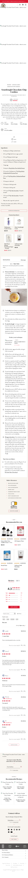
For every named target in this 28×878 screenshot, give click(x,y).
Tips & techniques (12, 485)
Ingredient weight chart (14, 491)
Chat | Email (14, 839)
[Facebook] (9, 829)
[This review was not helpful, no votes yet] (24, 645)
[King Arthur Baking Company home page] (3, 6)
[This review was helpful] (21, 670)
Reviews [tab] (11, 580)
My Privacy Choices (14, 867)
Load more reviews (14, 744)
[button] (17, 4)
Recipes (9, 84)
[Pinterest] (19, 829)
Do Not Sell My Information (17, 865)
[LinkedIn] (9, 832)
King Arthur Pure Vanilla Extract (17, 168)
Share (14, 141)
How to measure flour (13, 495)
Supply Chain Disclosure (6, 863)
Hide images (23, 260)
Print (14, 139)
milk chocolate (15, 195)
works (17, 619)
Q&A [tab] (18, 580)
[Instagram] (14, 829)
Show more (4, 622)
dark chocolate (15, 190)
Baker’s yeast (11, 489)
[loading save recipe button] (14, 137)
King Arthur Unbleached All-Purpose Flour (13, 172)
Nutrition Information (14, 210)
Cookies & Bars (16, 84)
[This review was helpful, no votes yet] (21, 645)
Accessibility (15, 863)
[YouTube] (12, 832)
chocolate (12, 619)
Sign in (19, 4)
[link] (14, 34)
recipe (8, 619)
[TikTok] (11, 829)
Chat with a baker (14, 511)
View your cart (22, 4)
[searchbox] (8, 614)
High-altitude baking (13, 487)
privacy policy (15, 770)
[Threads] (16, 829)
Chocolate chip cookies (13, 86)
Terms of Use (8, 865)
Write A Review (14, 607)
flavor (4, 619)
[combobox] (21, 625)
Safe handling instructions (14, 498)
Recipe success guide (13, 483)
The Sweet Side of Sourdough (11, 472)
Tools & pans (11, 493)
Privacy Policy (22, 863)
